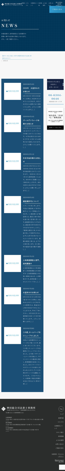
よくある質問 (60, 440)
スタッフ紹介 (60, 432)
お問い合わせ (60, 444)
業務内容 (61, 418)
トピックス (61, 422)
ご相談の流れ (57, 9)
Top (61, 409)
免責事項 (54, 454)
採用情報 (61, 436)
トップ (62, 414)
